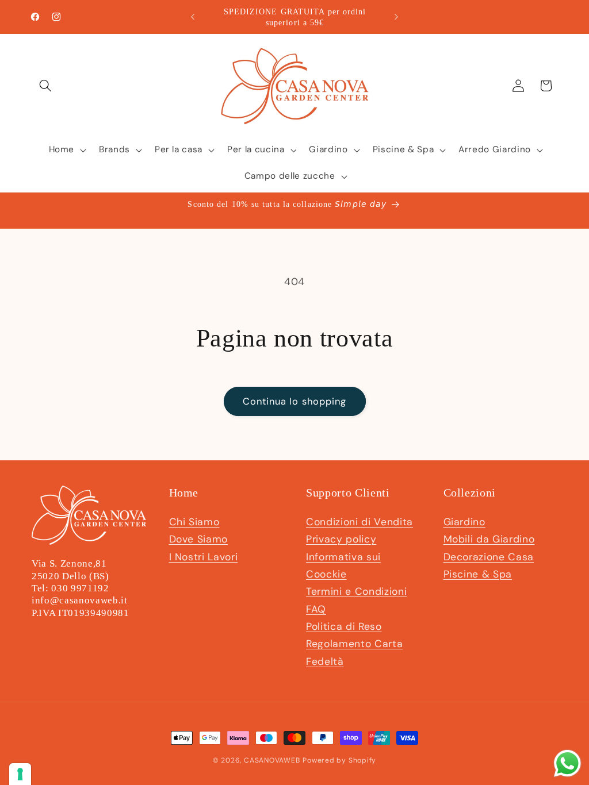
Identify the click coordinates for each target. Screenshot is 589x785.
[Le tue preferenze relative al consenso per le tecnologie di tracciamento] (20, 774)
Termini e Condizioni (356, 591)
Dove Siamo (198, 539)
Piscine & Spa (477, 574)
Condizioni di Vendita (359, 521)
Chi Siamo (194, 521)
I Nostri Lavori (203, 557)
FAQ (316, 609)
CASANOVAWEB (272, 760)
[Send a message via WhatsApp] (567, 763)
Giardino (464, 521)
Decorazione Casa (488, 557)
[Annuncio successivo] (396, 17)
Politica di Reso (344, 626)
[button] (45, 85)
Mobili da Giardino (489, 539)
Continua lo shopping (295, 401)
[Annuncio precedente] (192, 17)
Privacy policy (341, 539)
